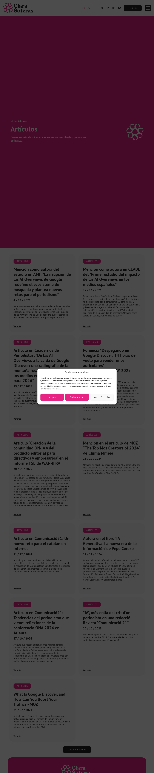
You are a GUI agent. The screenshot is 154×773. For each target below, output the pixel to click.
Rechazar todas (77, 397)
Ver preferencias (102, 397)
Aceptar (52, 397)
